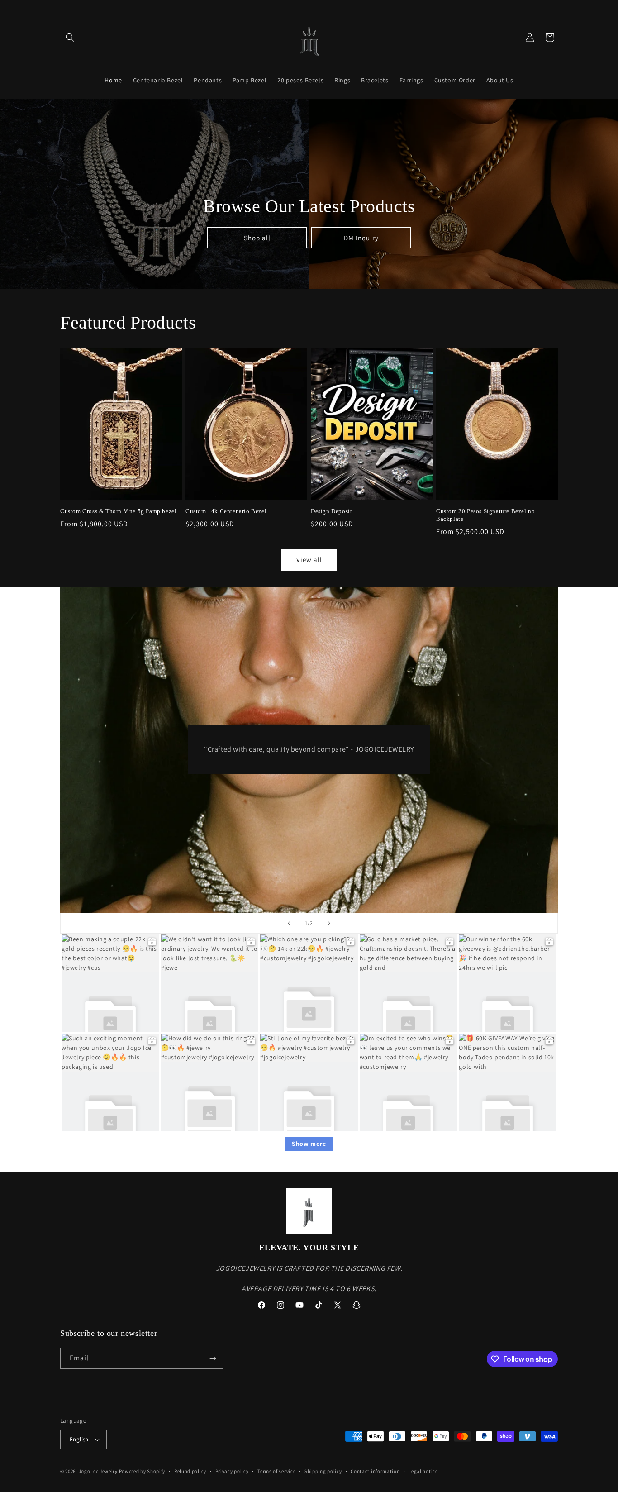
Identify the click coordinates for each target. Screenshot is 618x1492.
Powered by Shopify (142, 1471)
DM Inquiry (360, 237)
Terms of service (276, 1471)
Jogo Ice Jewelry (98, 1471)
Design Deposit (331, 511)
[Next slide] (329, 923)
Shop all (256, 237)
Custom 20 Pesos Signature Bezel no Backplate (485, 515)
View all (309, 559)
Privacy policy (232, 1471)
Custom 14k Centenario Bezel (225, 511)
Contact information (375, 1471)
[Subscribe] (213, 1358)
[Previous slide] (289, 923)
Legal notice (423, 1471)
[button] (70, 38)
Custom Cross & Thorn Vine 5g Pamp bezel (118, 511)
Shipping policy (323, 1471)
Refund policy (190, 1471)
